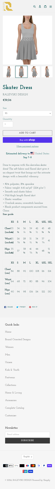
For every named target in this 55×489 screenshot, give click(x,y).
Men (7, 354)
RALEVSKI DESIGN (22, 480)
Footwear (10, 377)
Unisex (8, 362)
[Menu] (50, 6)
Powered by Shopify (41, 480)
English (27, 457)
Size (5, 108)
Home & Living (13, 393)
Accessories (10, 400)
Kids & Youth (12, 370)
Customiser (10, 415)
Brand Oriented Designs (17, 339)
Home (8, 332)
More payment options (27, 146)
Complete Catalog (14, 408)
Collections (10, 385)
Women (9, 347)
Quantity (7, 119)
